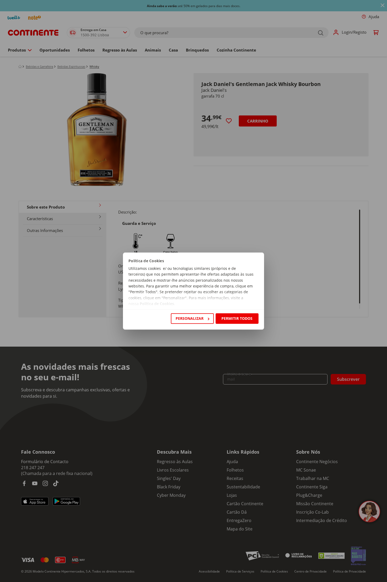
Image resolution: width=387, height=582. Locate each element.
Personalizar (190, 318)
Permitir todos (236, 318)
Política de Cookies (157, 303)
